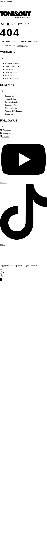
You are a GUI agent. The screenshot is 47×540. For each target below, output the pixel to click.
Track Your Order (12, 78)
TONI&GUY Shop (12, 63)
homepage (22, 46)
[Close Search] (1, 279)
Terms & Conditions (12, 102)
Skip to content (6, 1)
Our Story (9, 69)
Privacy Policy (10, 99)
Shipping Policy (11, 108)
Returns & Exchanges (13, 111)
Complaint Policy (11, 105)
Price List (8, 75)
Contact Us (9, 96)
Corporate (9, 114)
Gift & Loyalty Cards (13, 66)
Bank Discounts (11, 72)
